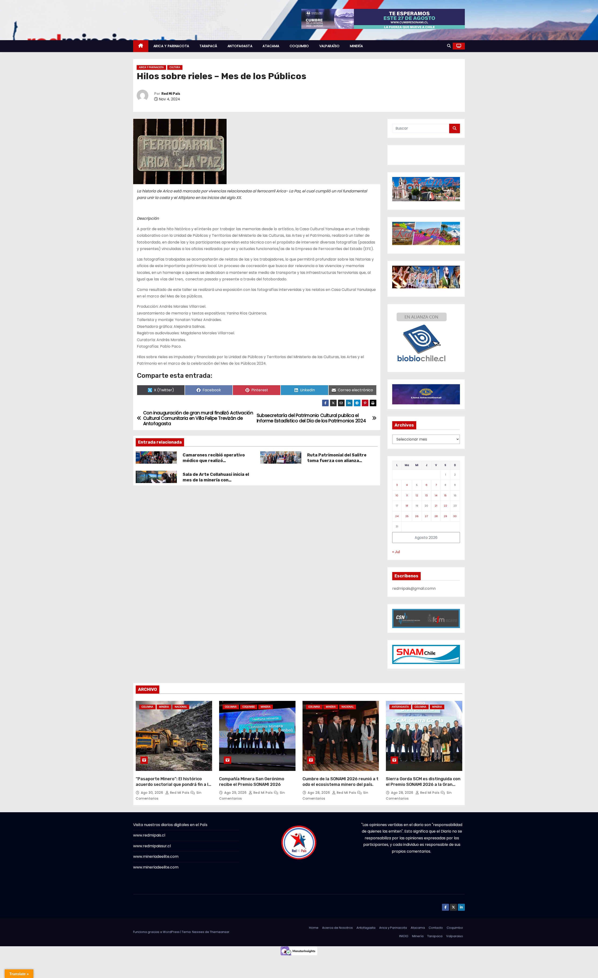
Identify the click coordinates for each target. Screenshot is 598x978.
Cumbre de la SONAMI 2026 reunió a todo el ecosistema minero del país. (340, 781)
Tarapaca (434, 936)
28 (436, 516)
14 (436, 495)
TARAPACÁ (208, 46)
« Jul (396, 551)
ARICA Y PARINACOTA (171, 46)
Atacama (418, 927)
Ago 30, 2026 (152, 792)
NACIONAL (181, 707)
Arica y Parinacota (393, 927)
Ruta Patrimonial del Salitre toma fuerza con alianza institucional (337, 460)
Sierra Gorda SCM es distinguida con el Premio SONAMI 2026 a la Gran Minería (423, 784)
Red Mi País (170, 94)
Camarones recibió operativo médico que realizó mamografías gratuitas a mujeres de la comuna (214, 463)
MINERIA (164, 707)
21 (436, 506)
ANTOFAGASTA (240, 46)
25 (407, 516)
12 (417, 495)
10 (396, 495)
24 (397, 516)
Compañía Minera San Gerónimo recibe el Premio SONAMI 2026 (251, 781)
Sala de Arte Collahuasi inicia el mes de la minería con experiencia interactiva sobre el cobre (217, 483)
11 (407, 495)
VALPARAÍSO (329, 46)
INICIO (403, 936)
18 (407, 506)
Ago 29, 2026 (236, 792)
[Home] (140, 46)
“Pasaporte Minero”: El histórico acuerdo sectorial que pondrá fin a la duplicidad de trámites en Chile (173, 784)
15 (445, 495)
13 (426, 495)
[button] (449, 46)
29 (445, 516)
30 (455, 516)
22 (445, 506)
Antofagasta (365, 927)
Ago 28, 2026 (319, 792)
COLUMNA (147, 707)
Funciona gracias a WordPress (156, 932)
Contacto (436, 927)
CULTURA (175, 67)
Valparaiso (454, 936)
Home (313, 927)
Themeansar (219, 932)
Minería (418, 936)
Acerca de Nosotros (337, 927)
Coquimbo (455, 927)
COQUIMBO (299, 46)
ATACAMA (271, 46)
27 (426, 516)
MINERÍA (356, 46)
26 (417, 516)
